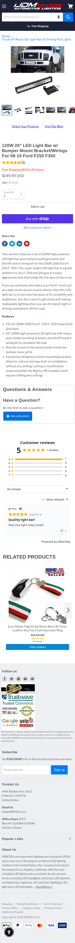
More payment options (37, 227)
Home (6, 36)
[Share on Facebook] (5, 244)
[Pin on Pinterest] (27, 244)
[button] (58, 17)
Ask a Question (19, 416)
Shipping (7, 903)
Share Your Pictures (25, 126)
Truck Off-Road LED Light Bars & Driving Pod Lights (36, 39)
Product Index (53, 907)
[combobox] (32, 17)
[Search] (68, 17)
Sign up (59, 769)
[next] (68, 610)
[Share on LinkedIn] (19, 244)
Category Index (31, 907)
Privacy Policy (10, 907)
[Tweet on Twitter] (12, 244)
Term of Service (52, 903)
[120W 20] (37, 74)
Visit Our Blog (54, 126)
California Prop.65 (12, 912)
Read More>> (44, 886)
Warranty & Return (28, 903)
